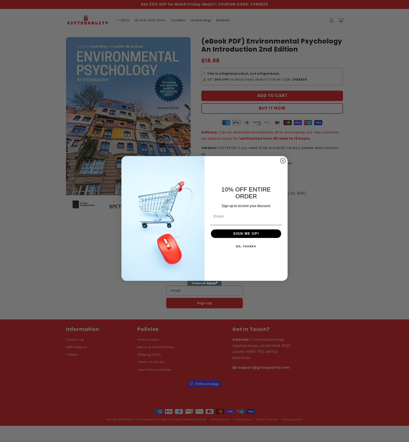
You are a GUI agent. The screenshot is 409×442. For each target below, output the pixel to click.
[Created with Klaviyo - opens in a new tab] (204, 283)
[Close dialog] (282, 160)
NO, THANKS (246, 246)
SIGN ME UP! (246, 233)
